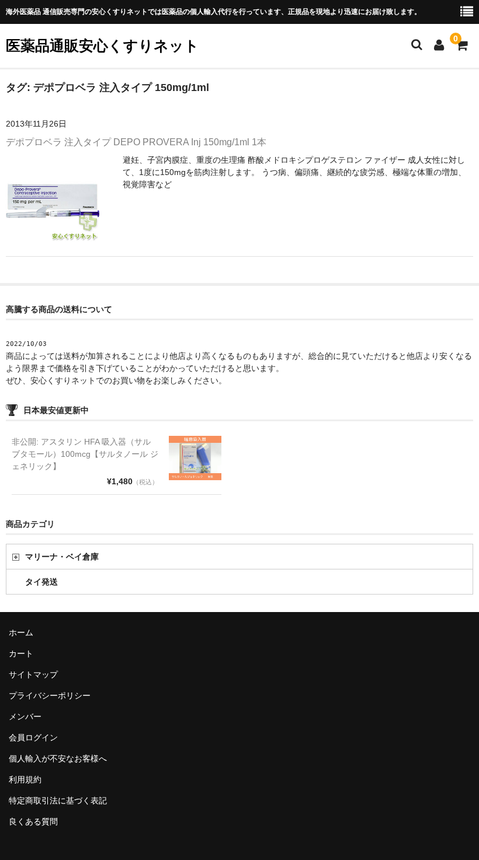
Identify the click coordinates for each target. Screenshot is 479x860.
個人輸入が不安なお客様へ (58, 758)
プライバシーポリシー (50, 695)
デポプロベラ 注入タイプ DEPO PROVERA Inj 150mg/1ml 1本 (136, 142)
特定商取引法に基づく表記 (58, 800)
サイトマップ (33, 674)
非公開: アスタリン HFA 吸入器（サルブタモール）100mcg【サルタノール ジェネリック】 (85, 454)
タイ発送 (41, 581)
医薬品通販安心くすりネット (102, 45)
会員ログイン (33, 737)
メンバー (25, 716)
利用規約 (25, 779)
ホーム (21, 632)
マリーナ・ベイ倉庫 (62, 556)
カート (21, 653)
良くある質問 (33, 821)
